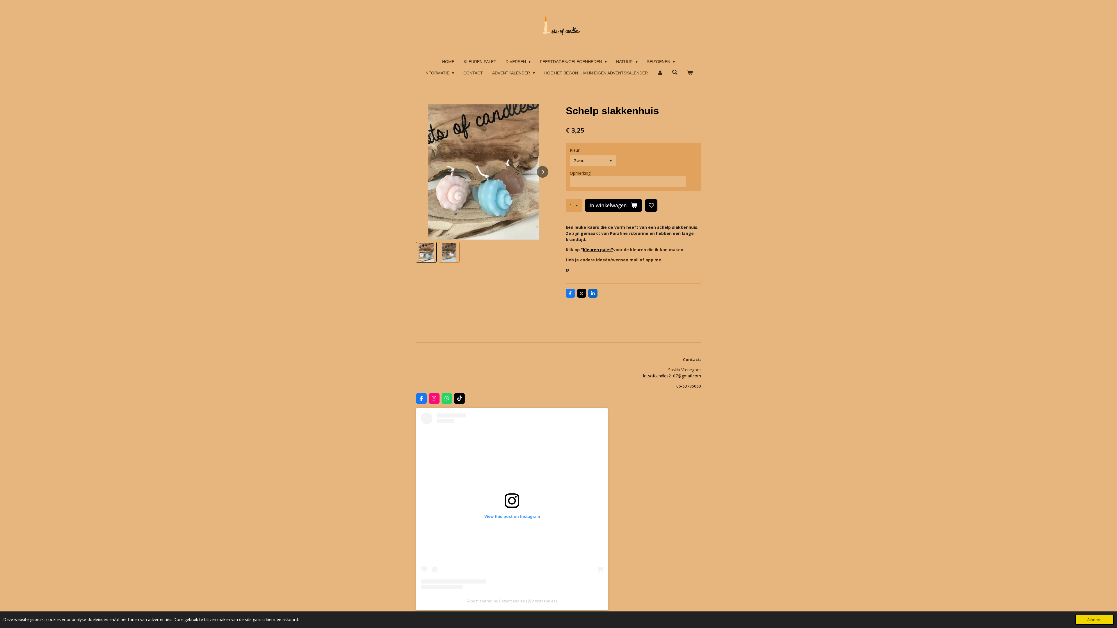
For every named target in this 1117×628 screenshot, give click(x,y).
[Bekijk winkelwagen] (690, 73)
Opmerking (580, 173)
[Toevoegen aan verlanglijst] (651, 205)
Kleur (574, 150)
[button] (426, 252)
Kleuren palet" (598, 249)
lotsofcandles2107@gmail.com (672, 376)
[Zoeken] (675, 72)
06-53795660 (688, 386)
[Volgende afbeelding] (542, 172)
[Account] (660, 73)
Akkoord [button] (1094, 619)
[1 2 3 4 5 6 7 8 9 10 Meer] (574, 205)
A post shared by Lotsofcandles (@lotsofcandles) (512, 601)
